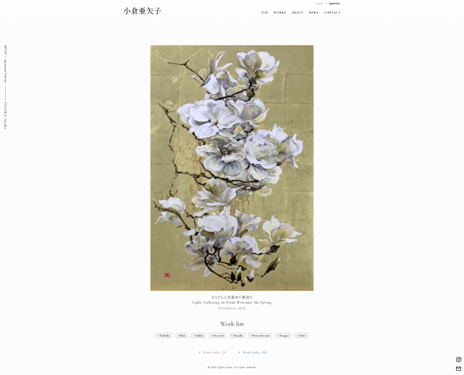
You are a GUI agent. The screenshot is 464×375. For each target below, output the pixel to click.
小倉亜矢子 (142, 11)
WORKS (280, 12)
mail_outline (458, 369)
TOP (264, 12)
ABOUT (297, 12)
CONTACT (332, 12)
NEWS (313, 12)
